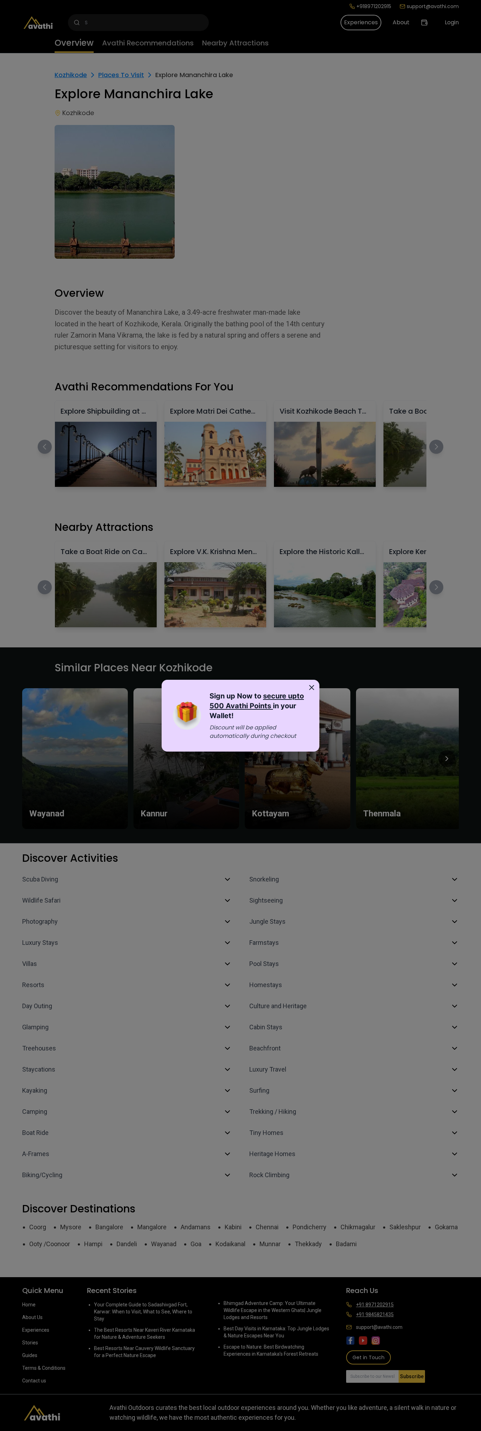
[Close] (311, 687)
